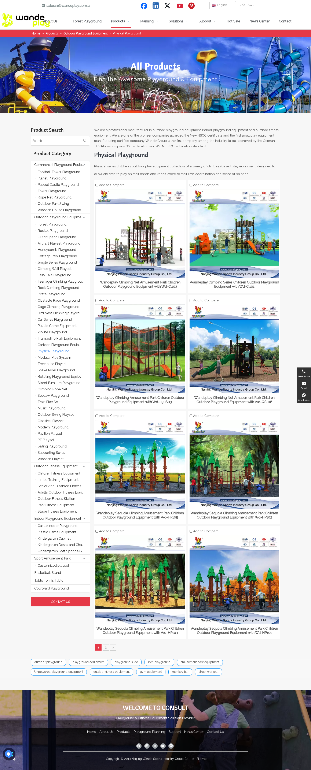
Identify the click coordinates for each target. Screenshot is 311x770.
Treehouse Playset (52, 364)
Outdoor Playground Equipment (59, 217)
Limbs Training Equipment (58, 480)
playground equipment (88, 662)
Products (123, 732)
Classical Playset (51, 421)
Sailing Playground (52, 446)
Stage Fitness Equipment (57, 511)
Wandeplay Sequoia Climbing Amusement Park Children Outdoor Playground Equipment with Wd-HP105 (140, 515)
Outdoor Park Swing (53, 204)
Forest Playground (52, 224)
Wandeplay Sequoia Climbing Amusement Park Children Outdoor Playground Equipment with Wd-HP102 (234, 515)
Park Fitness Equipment (56, 505)
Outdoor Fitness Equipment (56, 466)
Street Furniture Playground (59, 383)
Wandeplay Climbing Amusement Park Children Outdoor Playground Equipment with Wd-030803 (140, 400)
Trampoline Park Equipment (59, 338)
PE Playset (46, 440)
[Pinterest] (192, 6)
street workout (208, 671)
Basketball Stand (47, 573)
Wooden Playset (51, 459)
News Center (194, 732)
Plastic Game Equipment (57, 532)
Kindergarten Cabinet (54, 538)
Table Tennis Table (48, 581)
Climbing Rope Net (52, 389)
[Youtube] (180, 6)
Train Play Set (48, 402)
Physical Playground (53, 351)
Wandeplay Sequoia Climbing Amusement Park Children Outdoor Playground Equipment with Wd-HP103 (140, 630)
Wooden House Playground (59, 210)
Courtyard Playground (51, 588)
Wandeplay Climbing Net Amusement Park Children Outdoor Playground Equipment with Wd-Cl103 (140, 284)
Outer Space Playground (57, 237)
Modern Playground (53, 427)
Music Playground (52, 408)
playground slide (126, 662)
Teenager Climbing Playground (62, 281)
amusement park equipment (200, 662)
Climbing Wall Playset (55, 269)
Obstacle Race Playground (59, 300)
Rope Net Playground (55, 197)
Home (91, 732)
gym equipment (151, 671)
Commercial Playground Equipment (62, 165)
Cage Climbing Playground (58, 307)
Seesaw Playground (53, 396)
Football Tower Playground (59, 172)
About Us (106, 732)
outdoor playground (48, 662)
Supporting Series (51, 453)
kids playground (159, 662)
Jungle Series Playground (57, 262)
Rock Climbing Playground (58, 288)
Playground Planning (149, 732)
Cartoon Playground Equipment (62, 345)
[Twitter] (168, 6)
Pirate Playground (51, 294)
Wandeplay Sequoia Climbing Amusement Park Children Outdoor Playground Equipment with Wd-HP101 (234, 630)
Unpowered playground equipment (58, 671)
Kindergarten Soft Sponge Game (63, 551)
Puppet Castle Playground (58, 185)
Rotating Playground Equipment (63, 377)
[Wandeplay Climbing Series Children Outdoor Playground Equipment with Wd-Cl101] (234, 233)
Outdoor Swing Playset (56, 415)
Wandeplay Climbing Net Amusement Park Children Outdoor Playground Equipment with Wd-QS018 (234, 400)
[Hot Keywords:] (244, 5)
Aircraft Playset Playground (59, 243)
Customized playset (53, 565)
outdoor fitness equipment (111, 671)
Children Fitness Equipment (59, 473)
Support (175, 732)
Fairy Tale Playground (54, 275)
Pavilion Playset (50, 434)
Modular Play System (54, 358)
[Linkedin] (156, 6)
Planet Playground (52, 178)
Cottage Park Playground (57, 256)
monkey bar (180, 671)
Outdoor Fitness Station (56, 499)
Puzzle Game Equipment (57, 326)
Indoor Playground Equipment (57, 519)
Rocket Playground (53, 231)
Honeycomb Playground (57, 250)
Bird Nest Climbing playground (61, 313)
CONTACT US (60, 601)
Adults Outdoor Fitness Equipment (64, 492)
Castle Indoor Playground (57, 526)
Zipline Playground (52, 332)
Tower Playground (52, 191)
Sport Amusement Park (52, 558)
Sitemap (202, 758)
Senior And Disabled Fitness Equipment (64, 486)
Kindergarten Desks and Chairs (61, 545)
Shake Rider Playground (56, 370)
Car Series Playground (55, 319)
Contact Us (215, 732)
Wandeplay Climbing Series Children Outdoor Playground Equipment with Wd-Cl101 (234, 284)
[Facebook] (144, 6)
